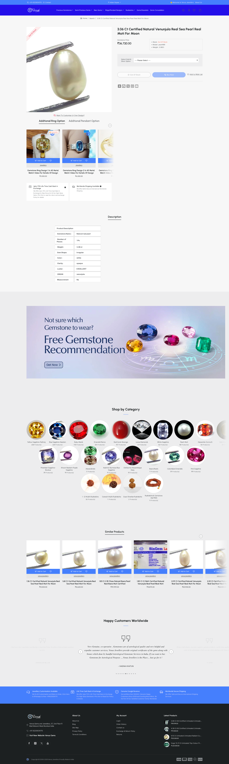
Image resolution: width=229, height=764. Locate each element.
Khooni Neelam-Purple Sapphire (69, 469)
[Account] (189, 10)
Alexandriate (90, 469)
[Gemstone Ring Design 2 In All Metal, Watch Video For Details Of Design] (79, 146)
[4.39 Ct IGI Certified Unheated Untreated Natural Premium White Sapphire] (166, 729)
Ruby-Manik (78, 442)
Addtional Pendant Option (84, 121)
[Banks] (195, 759)
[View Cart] (200, 10)
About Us (76, 715)
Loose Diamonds (142, 442)
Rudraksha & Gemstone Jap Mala (153, 497)
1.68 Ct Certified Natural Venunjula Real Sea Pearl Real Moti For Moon (79, 582)
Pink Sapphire (196, 469)
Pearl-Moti (184, 442)
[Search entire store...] (183, 10)
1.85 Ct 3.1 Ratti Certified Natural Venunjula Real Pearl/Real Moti (150, 582)
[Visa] (179, 759)
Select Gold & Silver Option (126, 60)
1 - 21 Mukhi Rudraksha (90, 497)
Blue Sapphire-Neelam (57, 442)
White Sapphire (163, 442)
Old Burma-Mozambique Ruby (133, 469)
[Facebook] (29, 743)
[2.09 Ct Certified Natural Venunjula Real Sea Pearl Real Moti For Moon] (186, 557)
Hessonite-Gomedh (205, 442)
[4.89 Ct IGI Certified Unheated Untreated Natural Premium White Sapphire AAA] (166, 722)
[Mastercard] (184, 759)
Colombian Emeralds (174, 469)
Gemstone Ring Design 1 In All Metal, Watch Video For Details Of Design (43, 171)
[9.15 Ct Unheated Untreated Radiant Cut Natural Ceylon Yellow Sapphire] (166, 737)
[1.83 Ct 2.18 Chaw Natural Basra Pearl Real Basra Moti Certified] (114, 557)
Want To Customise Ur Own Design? (70, 115)
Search (92, 18)
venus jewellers (43, 576)
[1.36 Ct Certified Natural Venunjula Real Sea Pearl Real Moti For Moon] (43, 557)
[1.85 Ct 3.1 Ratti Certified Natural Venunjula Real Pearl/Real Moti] (150, 557)
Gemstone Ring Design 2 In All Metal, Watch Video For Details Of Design (79, 171)
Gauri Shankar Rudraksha (132, 497)
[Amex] (190, 759)
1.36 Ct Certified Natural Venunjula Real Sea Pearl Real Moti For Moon (43, 582)
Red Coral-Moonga (121, 442)
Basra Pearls (153, 469)
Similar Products (114, 531)
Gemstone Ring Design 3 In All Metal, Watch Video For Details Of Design (115, 171)
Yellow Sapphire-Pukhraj (36, 442)
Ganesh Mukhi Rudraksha (111, 497)
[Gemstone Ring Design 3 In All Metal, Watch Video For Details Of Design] (114, 146)
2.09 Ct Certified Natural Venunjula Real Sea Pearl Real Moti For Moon (186, 582)
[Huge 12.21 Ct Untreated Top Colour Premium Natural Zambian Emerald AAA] (166, 744)
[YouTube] (47, 743)
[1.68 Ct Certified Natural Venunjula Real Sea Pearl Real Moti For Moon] (79, 557)
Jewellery (43, 165)
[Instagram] (35, 743)
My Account (121, 715)
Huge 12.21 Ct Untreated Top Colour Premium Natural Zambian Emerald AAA (186, 743)
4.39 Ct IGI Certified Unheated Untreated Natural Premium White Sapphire (186, 728)
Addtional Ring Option (52, 121)
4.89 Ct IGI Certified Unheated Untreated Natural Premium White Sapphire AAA (186, 721)
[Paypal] (200, 759)
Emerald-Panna (99, 442)
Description (114, 216)
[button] (40, 160)
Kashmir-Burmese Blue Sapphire (111, 469)
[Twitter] (41, 743)
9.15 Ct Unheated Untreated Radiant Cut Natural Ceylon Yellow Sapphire (186, 736)
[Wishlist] (194, 10)
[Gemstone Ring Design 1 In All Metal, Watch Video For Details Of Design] (43, 146)
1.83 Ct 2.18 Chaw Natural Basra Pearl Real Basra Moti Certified (114, 582)
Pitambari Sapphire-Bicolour (48, 469)
